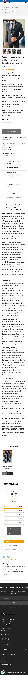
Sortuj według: (8, 549)
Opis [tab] (14, 193)
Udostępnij (6, 153)
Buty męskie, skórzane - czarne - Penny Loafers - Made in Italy (7, 466)
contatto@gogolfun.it (6, 628)
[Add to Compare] (11, 473)
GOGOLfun (8, 147)
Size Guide (5, 119)
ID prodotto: (5, 149)
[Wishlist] (26, 2)
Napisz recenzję (15, 529)
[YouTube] (5, 634)
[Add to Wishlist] (8, 473)
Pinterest (6, 155)
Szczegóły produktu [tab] (14, 197)
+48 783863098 (5, 630)
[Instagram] (8, 634)
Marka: (4, 147)
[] (4, 473)
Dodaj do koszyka (12, 131)
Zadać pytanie (13, 533)
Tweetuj (14, 153)
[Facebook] (1, 634)
